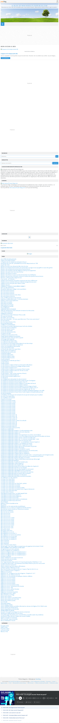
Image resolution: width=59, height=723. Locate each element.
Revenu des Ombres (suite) (8, 600)
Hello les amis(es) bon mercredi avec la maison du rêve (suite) (17, 310)
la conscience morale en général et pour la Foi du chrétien (16, 326)
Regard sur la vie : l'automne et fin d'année (12, 586)
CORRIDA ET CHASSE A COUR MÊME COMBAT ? (13, 286)
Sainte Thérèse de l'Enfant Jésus (9, 607)
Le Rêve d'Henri (5, 363)
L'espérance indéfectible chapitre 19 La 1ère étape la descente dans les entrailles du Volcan (25, 436)
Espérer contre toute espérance (9, 300)
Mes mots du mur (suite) (7, 519)
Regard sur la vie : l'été (7, 587)
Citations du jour (5, 285)
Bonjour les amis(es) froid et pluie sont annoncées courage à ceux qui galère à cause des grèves (27, 267)
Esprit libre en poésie (6, 302)
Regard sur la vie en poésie (8, 579)
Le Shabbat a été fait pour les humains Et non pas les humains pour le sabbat (22, 395)
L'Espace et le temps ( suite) (8, 402)
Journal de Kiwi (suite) (6, 323)
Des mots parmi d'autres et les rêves (11, 295)
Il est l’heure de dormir (7, 312)
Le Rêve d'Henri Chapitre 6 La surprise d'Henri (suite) (15, 369)
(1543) (4, 627)
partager (29, 702)
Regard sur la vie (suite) (7, 590)
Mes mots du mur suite (7, 526)
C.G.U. (10, 683)
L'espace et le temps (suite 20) (9, 53)
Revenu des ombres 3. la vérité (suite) (11, 597)
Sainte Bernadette (6, 603)
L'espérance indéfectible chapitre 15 (10, 433)
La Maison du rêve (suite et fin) (9, 335)
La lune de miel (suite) (7, 330)
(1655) (5, 626)
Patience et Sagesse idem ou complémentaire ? (13, 552)
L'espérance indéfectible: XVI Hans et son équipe (14, 467)
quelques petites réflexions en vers (10, 567)
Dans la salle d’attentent (7, 287)
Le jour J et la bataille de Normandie (10, 346)
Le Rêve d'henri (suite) (7, 372)
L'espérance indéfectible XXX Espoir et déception (14, 475)
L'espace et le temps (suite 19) (9, 423)
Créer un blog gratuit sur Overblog (38, 681)
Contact (53, 681)
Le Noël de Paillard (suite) (7, 357)
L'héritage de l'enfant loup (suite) (9, 497)
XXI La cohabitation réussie (8, 620)
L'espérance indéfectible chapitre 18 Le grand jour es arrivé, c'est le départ (21, 435)
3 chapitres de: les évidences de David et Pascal (13, 262)
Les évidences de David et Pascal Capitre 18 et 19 (14, 382)
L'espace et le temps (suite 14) (9, 416)
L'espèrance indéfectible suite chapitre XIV (12, 465)
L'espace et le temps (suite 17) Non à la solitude (13, 420)
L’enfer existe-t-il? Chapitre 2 (8, 350)
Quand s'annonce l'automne (8, 565)
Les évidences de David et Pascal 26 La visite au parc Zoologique (18, 380)
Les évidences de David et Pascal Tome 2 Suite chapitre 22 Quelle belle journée (22, 392)
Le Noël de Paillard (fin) (7, 355)
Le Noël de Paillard (6, 353)
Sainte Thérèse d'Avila (6, 605)
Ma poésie (3, 505)
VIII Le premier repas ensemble (9, 619)
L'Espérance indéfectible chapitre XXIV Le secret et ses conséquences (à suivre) (22, 456)
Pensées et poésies (6, 556)
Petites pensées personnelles (9, 559)
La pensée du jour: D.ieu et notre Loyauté (12, 337)
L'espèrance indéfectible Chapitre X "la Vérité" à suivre (15, 449)
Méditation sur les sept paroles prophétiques (13, 506)
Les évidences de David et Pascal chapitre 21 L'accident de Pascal (18, 383)
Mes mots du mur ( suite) (7, 517)
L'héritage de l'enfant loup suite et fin (11, 500)
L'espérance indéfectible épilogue (10, 460)
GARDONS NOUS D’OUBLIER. (8, 309)
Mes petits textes (5, 529)
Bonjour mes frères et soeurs (9, 273)
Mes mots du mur (5, 513)
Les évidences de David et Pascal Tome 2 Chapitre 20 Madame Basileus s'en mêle (22, 390)
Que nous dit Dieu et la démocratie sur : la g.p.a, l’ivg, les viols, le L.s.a (19, 569)
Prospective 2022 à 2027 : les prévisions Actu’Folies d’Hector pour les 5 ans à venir (23, 563)
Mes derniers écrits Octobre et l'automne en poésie (15, 509)
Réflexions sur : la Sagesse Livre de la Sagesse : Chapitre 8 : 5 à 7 (18, 573)
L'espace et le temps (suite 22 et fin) (10, 427)
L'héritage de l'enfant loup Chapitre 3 (11, 495)
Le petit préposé (5, 359)
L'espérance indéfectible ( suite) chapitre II (12, 463)
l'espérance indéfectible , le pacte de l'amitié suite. (14, 462)
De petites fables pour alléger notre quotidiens (13, 289)
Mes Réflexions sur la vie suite (9, 536)
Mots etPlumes (5, 543)
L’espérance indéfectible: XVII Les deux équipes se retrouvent (17, 469)
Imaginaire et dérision (7, 313)
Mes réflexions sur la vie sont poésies (11, 535)
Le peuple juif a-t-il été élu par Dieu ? (10, 360)
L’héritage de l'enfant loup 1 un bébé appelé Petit (14, 493)
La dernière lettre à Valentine (8, 327)
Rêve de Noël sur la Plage (7, 595)
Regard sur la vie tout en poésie (9, 592)
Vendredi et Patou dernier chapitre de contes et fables (15, 616)
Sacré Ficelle (4, 602)
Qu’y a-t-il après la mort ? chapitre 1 (10, 570)
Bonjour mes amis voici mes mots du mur (12, 272)
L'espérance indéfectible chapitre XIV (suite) (12, 447)
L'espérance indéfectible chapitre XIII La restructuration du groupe (19, 446)
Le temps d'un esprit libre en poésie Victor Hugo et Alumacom (17, 489)
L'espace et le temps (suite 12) (9, 415)
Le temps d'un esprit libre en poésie (10, 485)
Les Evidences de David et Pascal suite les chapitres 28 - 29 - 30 (18, 389)
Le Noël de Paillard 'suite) (7, 356)
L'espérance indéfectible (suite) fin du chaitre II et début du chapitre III (19, 466)
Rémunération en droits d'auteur (19, 683)
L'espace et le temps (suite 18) (9, 422)
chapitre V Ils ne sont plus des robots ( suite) (13, 283)
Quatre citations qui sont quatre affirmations (13, 566)
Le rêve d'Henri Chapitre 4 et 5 (9, 367)
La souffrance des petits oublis (9, 342)
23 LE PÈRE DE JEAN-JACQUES (8, 259)
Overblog (38, 679)
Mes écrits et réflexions (7, 510)
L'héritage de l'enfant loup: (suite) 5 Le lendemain (14, 499)
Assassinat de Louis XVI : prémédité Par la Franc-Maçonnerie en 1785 (19, 263)
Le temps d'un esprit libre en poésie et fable (12, 487)
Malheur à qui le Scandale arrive (9, 503)
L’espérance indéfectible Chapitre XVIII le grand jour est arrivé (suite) (19, 450)
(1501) (5, 629)
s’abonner (21, 702)
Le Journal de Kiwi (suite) (7, 347)
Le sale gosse (4, 377)
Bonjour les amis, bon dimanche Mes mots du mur (14, 266)
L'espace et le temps (6, 399)
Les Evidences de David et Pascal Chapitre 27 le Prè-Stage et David (18, 386)
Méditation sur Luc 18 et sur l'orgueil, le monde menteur (16, 507)
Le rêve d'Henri (5, 362)
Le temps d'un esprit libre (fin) (9, 490)
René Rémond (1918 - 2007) (8, 593)
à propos (38, 702)
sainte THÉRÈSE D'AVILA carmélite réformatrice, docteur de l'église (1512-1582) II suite (24, 606)
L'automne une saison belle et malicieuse (12, 345)
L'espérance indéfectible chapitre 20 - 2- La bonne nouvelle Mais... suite (20, 439)
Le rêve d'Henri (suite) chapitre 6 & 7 (10, 376)
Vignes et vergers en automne (9, 617)
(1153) (4, 631)
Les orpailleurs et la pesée (8, 397)
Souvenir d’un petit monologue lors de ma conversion (15, 612)
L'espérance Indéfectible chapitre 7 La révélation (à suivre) (16, 443)
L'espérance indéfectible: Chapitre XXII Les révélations (15, 453)
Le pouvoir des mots (6, 247)
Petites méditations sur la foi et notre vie (12, 557)
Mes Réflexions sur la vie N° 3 (8, 533)
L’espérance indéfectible (7, 429)
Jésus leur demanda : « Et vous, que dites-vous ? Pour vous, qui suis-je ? (20, 319)
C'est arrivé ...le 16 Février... (8, 279)
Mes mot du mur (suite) (7, 512)
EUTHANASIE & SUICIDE (7, 306)
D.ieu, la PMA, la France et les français (11, 297)
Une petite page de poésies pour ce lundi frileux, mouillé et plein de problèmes (22, 615)
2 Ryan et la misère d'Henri (8, 260)
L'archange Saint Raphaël (7, 339)
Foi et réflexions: (5, 307)
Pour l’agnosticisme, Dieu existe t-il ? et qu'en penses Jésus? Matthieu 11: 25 (21, 562)
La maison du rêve (6, 333)
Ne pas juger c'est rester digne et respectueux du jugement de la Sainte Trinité (22, 546)
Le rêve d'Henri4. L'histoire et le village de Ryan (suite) (15, 366)
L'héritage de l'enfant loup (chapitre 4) (11, 496)
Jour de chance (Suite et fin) (8, 322)
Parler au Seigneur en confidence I (10, 550)
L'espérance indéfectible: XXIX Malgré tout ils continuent (16, 470)
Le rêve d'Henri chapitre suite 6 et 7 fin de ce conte (14, 370)
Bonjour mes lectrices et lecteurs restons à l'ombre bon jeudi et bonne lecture (22, 276)
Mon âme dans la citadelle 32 (8, 537)
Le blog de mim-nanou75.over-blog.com (29, 6)
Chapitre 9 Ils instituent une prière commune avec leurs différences (19, 280)
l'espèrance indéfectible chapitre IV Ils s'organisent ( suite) (16, 445)
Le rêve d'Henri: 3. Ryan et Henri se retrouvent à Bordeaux (16, 365)
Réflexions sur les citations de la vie (10, 575)
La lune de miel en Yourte (7, 329)
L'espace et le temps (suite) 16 (9, 419)
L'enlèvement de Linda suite (8, 352)
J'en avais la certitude (6, 316)
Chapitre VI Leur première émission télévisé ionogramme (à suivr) (18, 282)
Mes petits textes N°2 (6, 530)
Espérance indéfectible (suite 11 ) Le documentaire (14, 299)
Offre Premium (31, 683)
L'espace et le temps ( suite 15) (9, 417)
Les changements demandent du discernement (13, 379)
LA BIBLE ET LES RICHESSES (8, 325)
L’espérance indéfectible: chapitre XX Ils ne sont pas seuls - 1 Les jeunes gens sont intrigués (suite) (27, 455)
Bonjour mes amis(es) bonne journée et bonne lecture (15, 269)
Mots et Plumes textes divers (8, 545)
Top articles (48, 681)
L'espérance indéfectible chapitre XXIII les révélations (15, 452)
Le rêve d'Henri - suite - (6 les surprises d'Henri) (13, 373)
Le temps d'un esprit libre (8, 479)
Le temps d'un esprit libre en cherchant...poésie (14, 483)
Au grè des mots (5, 265)
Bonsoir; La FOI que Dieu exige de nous (11, 277)
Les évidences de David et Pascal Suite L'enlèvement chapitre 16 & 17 (19, 387)
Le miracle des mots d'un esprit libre (11, 349)
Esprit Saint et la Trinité (7, 305)
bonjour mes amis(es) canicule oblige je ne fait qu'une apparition (18, 270)
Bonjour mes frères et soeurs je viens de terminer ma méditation (18, 275)
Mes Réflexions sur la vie (7, 532)
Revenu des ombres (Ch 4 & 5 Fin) (10, 599)
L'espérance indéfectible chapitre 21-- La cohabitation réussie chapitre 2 (20, 442)
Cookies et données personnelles (41, 683)
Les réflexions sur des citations (9, 477)
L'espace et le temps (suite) (8, 400)
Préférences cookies (54, 683)
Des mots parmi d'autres (7, 290)
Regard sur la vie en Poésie (8, 577)
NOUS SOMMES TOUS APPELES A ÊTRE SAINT (13, 547)
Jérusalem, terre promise (7, 317)
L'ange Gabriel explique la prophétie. (10, 336)
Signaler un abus (4, 683)
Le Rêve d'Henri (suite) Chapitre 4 (10, 375)
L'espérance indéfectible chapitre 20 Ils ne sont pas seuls (16, 440)
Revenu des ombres (6, 596)
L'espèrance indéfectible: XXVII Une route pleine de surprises (17, 472)
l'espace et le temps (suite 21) (9, 426)
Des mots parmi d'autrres (8, 296)
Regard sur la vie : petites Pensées (10, 589)
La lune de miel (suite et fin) (8, 332)
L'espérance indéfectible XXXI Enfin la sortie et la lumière (16, 476)
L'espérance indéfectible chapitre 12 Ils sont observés (15, 432)
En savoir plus (5, 58)
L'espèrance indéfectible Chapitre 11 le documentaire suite (16, 430)
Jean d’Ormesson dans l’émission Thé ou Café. (13, 315)
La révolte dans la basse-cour (9, 340)
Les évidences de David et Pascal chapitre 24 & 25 (14, 385)
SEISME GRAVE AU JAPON (7, 610)
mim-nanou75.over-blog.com (17, 187)
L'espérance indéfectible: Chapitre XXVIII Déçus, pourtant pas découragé (20, 459)
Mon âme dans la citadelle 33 (8, 539)
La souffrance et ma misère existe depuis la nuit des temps (17, 343)
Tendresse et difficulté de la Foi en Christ (12, 613)
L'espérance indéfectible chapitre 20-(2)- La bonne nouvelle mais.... (18, 437)
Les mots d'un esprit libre (8, 396)
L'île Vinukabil (4, 502)
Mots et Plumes (5, 540)
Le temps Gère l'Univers (7, 492)
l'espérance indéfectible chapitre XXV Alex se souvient (15, 457)
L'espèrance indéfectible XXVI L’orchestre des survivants (16, 473)
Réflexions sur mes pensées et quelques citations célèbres (16, 576)
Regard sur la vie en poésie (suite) (10, 585)
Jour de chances (5, 320)
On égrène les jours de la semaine (10, 549)
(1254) (5, 630)
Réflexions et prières (6, 572)
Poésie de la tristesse (6, 560)
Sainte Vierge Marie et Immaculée (10, 609)
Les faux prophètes (6, 393)
